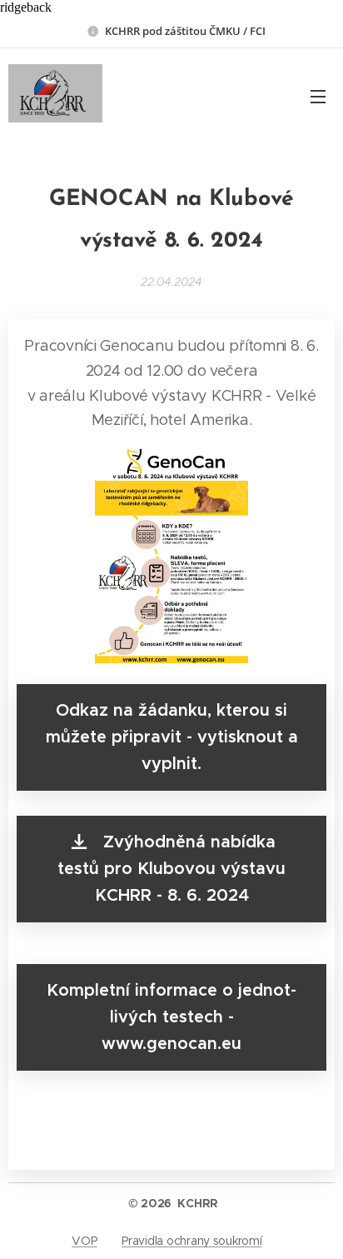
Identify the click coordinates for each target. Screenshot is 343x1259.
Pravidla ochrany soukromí (191, 1240)
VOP (84, 1240)
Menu (318, 95)
